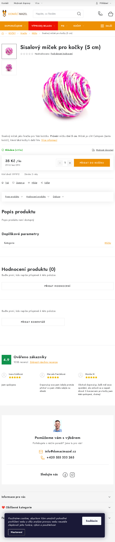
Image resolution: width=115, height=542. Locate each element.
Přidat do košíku (92, 162)
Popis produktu (12, 196)
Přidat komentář (33, 321)
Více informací (49, 140)
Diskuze (56, 196)
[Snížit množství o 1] (60, 163)
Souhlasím (91, 521)
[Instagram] (72, 474)
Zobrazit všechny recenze (44, 362)
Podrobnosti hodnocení (62, 53)
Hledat (79, 14)
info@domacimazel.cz (60, 451)
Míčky (108, 243)
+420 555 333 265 (101, 13)
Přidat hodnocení (57, 286)
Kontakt (5, 3)
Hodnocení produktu (36, 196)
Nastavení (16, 532)
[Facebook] (65, 474)
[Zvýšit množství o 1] (70, 163)
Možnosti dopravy (22, 3)
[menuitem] (15, 25)
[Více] (106, 25)
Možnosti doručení (105, 150)
